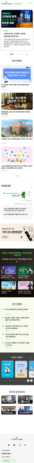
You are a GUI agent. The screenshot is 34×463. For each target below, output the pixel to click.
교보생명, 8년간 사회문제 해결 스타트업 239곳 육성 (17, 139)
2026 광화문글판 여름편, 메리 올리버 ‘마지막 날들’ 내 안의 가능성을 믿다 (15, 209)
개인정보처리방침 (6, 453)
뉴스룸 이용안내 (5, 457)
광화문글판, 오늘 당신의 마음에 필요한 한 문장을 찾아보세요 (15, 113)
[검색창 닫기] (29, 3)
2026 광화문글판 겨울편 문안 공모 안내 (15, 214)
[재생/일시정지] (27, 54)
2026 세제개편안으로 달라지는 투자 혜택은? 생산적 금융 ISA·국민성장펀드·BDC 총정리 (17, 167)
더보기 (18, 176)
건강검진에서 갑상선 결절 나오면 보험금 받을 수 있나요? (15, 86)
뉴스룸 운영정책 (5, 450)
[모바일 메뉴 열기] (32, 3)
